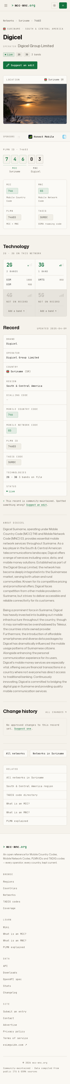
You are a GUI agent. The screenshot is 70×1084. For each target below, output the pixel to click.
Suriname (24, 20)
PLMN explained (14, 947)
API (5, 966)
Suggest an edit (22, 65)
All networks (15, 753)
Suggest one (22, 728)
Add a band (15, 311)
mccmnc (23, 5)
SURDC (44, 217)
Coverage (9, 908)
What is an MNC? (14, 940)
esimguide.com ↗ (15, 1044)
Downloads (10, 972)
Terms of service (15, 1038)
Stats (7, 986)
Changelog (10, 992)
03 (41, 191)
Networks (8, 20)
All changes (55, 712)
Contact (8, 1018)
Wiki (6, 927)
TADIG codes (11, 901)
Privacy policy (14, 1031)
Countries (10, 888)
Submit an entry (14, 1011)
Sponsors (9, 136)
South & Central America (24, 386)
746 (10, 191)
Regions (8, 881)
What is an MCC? (14, 934)
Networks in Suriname (48, 753)
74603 (12, 217)
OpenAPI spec (12, 979)
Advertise (10, 1024)
